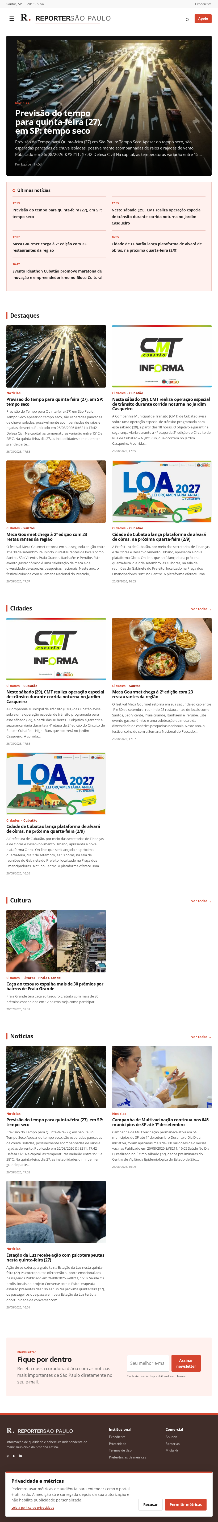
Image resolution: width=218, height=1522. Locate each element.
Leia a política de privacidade (32, 1507)
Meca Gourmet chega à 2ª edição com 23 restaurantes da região (46, 536)
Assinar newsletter (186, 1363)
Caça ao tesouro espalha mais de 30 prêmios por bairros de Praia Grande (54, 986)
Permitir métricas (186, 1504)
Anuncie (172, 1436)
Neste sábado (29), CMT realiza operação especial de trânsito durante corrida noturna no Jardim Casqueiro (157, 216)
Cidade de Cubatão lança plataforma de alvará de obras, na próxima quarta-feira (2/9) (159, 536)
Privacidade (117, 1443)
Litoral (29, 978)
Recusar (150, 1504)
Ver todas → (201, 608)
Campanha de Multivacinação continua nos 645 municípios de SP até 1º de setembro (160, 1122)
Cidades (119, 393)
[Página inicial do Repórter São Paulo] (65, 18)
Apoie (203, 18)
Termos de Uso (120, 1450)
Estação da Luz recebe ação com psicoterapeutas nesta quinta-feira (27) (55, 1257)
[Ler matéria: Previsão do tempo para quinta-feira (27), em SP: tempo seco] (56, 356)
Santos (29, 528)
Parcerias (173, 1443)
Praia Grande (49, 978)
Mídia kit (172, 1450)
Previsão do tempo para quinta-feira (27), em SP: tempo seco (58, 121)
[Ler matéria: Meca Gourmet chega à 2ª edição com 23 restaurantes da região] (56, 491)
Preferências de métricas (127, 1457)
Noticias (22, 103)
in (20, 1455)
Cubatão (136, 393)
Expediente (203, 4)
